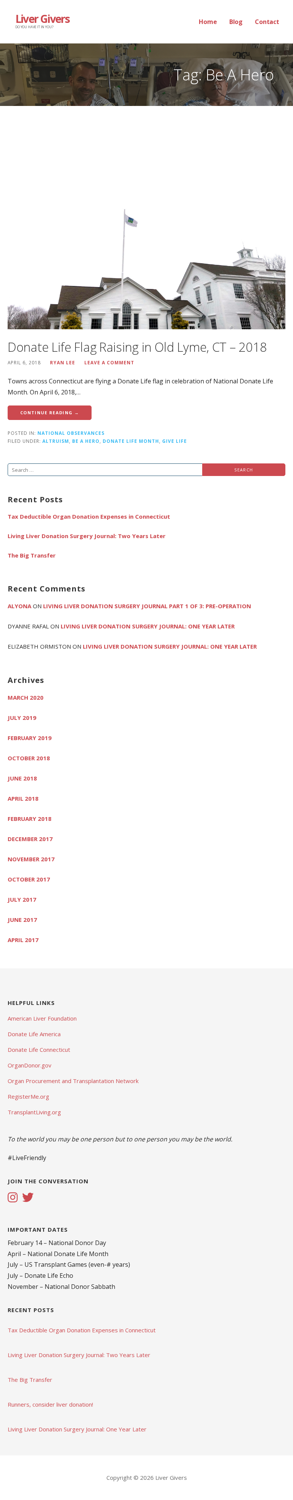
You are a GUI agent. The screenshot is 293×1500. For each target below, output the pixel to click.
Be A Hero (86, 441)
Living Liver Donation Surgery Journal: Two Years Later (87, 536)
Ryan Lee (62, 362)
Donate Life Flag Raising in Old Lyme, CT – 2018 (137, 347)
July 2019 (22, 717)
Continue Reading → (49, 412)
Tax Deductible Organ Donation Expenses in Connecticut (89, 516)
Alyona (19, 606)
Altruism (55, 441)
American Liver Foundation (42, 1018)
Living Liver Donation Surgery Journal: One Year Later (148, 626)
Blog (236, 22)
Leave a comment (109, 362)
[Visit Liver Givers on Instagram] (13, 1198)
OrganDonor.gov (30, 1065)
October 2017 (29, 879)
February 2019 (30, 738)
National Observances (71, 433)
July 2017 (22, 899)
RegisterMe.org (28, 1096)
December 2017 (30, 839)
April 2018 (23, 798)
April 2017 (23, 940)
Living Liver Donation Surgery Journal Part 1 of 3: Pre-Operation (147, 606)
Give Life (174, 441)
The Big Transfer (32, 555)
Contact (267, 22)
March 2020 (25, 697)
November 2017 (31, 859)
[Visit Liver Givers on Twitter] (28, 1198)
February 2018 (30, 818)
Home (208, 22)
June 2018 (22, 778)
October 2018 (29, 758)
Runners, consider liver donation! (50, 1404)
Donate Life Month (131, 441)
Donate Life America (34, 1034)
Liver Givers (42, 18)
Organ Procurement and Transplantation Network (73, 1081)
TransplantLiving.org (34, 1112)
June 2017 (22, 919)
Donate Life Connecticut (39, 1049)
